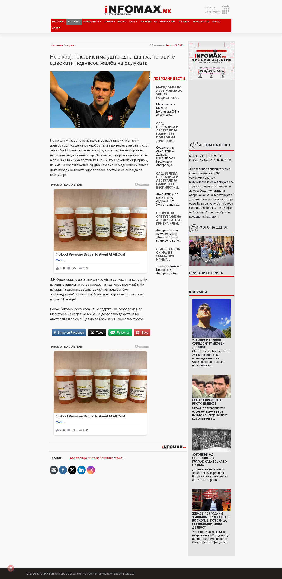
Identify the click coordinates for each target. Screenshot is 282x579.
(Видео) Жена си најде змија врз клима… (168, 254)
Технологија (201, 21)
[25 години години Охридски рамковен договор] (211, 318)
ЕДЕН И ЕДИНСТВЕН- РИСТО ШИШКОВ (207, 402)
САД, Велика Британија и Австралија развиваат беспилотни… (168, 180)
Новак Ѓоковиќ (101, 458)
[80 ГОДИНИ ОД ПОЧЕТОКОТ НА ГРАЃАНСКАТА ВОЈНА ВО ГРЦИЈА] (211, 440)
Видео (122, 21)
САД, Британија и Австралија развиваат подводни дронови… (167, 132)
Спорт (56, 28)
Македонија (91, 21)
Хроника (109, 21)
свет (119, 458)
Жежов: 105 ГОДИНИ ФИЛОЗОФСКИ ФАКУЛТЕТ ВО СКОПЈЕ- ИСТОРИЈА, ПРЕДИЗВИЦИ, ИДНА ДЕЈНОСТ (211, 520)
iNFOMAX (43, 573)
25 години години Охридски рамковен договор (208, 343)
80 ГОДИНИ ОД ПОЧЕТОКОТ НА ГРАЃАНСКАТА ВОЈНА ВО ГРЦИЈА (209, 460)
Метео (216, 21)
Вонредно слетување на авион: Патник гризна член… (169, 218)
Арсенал (145, 21)
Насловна (58, 21)
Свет (132, 21)
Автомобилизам (164, 21)
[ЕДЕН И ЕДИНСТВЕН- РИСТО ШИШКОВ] (211, 386)
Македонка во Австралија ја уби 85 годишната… (169, 93)
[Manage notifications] (10, 568)
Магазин (184, 21)
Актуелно (74, 21)
